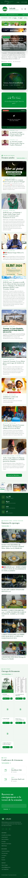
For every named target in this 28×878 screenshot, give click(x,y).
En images (4, 841)
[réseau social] (22, 2)
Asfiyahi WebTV (5, 837)
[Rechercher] (22, 9)
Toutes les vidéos (5, 526)
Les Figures (4, 855)
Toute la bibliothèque (6, 674)
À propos (3, 859)
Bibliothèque (4, 846)
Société (3, 857)
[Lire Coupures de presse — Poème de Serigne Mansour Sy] (7, 734)
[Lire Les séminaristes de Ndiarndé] (20, 685)
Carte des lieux (5, 853)
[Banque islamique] (14, 30)
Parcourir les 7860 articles (13, 475)
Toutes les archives (21, 158)
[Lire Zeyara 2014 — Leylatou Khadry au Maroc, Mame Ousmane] (20, 709)
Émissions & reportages (6, 843)
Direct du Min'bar (5, 839)
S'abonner (5, 809)
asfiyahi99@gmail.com (6, 867)
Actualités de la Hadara (6, 835)
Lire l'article (5, 64)
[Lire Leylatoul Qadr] (7, 709)
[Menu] (25, 9)
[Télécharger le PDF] (11, 699)
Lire (5, 698)
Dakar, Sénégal (5, 865)
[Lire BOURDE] (7, 685)
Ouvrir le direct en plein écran (15, 127)
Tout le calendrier (5, 763)
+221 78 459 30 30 (5, 869)
